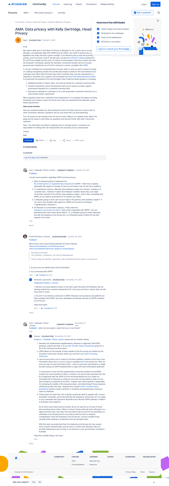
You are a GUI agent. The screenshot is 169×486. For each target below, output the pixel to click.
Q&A (26, 12)
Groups (29, 22)
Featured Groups (40, 22)
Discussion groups (43, 12)
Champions (91, 4)
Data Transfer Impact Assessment (80, 346)
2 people (47, 308)
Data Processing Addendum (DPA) (81, 76)
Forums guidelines (78, 464)
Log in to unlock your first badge (113, 48)
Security (152, 472)
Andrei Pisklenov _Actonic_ (40, 236)
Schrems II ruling (76, 58)
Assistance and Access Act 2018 (47, 210)
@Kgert (34, 173)
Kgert (25, 40)
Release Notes (107, 4)
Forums (56, 4)
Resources (93, 464)
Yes (33, 482)
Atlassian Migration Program (59, 22)
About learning (95, 461)
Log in (144, 4)
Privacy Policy (131, 472)
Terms (142, 472)
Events (79, 4)
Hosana (37, 336)
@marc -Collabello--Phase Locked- (50, 339)
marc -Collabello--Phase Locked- (42, 170)
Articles (61, 12)
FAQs (73, 461)
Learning (68, 4)
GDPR (85, 65)
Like (30, 221)
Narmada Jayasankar (42, 280)
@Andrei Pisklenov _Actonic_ (47, 283)
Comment (28, 140)
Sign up (155, 4)
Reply (31, 225)
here (82, 362)
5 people (42, 275)
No (40, 482)
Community (39, 4)
